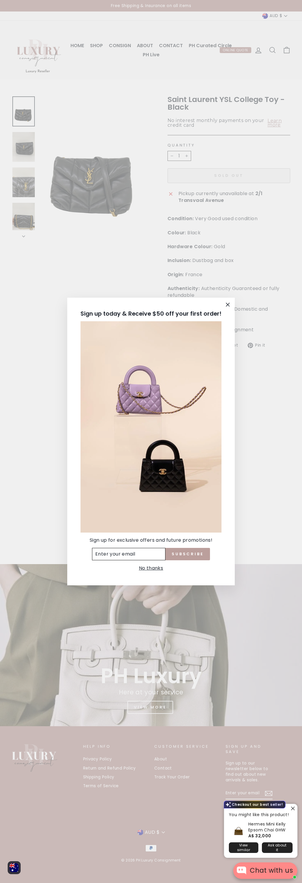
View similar (243, 847)
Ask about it (277, 847)
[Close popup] (292, 809)
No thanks (151, 568)
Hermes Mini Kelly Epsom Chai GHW (267, 827)
